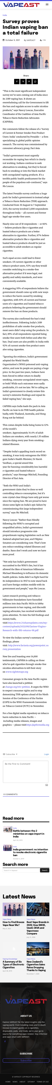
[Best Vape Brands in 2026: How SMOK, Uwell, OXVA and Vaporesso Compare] (38, 909)
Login (46, 754)
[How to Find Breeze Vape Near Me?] (14, 909)
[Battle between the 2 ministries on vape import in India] (7, 829)
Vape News (7, 919)
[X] (23, 81)
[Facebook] (16, 81)
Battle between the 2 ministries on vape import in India (28, 834)
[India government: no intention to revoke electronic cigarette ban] (7, 848)
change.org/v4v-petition (17, 686)
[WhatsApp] (35, 81)
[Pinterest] (29, 81)
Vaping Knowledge (10, 959)
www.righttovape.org (17, 671)
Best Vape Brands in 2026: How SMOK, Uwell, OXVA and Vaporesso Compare (38, 928)
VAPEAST (31, 40)
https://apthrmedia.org (37, 724)
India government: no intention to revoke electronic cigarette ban (30, 852)
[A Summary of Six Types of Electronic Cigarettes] (14, 949)
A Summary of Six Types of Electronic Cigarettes (13, 965)
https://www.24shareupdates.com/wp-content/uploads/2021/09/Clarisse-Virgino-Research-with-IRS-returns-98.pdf (25, 626)
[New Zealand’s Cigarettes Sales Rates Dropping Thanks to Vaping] (38, 949)
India (5, 15)
